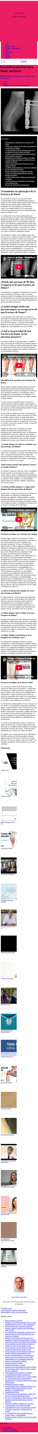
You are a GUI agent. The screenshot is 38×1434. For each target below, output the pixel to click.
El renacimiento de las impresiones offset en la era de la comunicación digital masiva (20, 1395)
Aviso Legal (7, 1427)
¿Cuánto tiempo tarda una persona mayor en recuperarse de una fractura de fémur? (20, 151)
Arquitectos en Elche (12, 1392)
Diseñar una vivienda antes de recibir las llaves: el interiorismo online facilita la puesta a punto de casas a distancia (21, 1369)
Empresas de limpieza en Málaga (16, 1361)
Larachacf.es (19, 13)
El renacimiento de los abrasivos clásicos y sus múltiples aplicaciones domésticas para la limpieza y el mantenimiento (20, 1388)
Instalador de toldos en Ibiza (14, 1384)
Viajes (7, 54)
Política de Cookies (9, 1429)
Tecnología (8, 52)
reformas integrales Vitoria (14, 1363)
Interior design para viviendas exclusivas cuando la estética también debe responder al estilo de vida (20, 1328)
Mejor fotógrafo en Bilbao (13, 1321)
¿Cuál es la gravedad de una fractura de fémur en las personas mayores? (20, 155)
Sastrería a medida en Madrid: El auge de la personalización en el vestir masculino (19, 1404)
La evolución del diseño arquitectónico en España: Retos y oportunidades (19, 1414)
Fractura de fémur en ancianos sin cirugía (19, 171)
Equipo (7, 56)
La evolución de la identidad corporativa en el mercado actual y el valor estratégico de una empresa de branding (20, 1334)
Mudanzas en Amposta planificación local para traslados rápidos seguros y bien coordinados (20, 1323)
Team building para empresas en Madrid (18, 1373)
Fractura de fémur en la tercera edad (17, 185)
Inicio (7, 44)
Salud (7, 50)
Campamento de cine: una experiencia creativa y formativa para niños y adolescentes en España (20, 1409)
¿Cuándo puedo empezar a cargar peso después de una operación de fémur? (21, 168)
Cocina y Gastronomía (12, 48)
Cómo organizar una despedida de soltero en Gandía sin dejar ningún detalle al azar (20, 1345)
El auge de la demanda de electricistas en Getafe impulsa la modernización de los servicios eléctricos (21, 1400)
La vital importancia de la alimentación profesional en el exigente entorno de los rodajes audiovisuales (21, 1380)
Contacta (8, 58)
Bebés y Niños (10, 46)
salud (10, 1308)
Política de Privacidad (10, 1431)
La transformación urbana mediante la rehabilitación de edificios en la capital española (21, 1376)
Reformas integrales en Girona (15, 1365)
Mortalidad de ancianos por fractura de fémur (20, 158)
